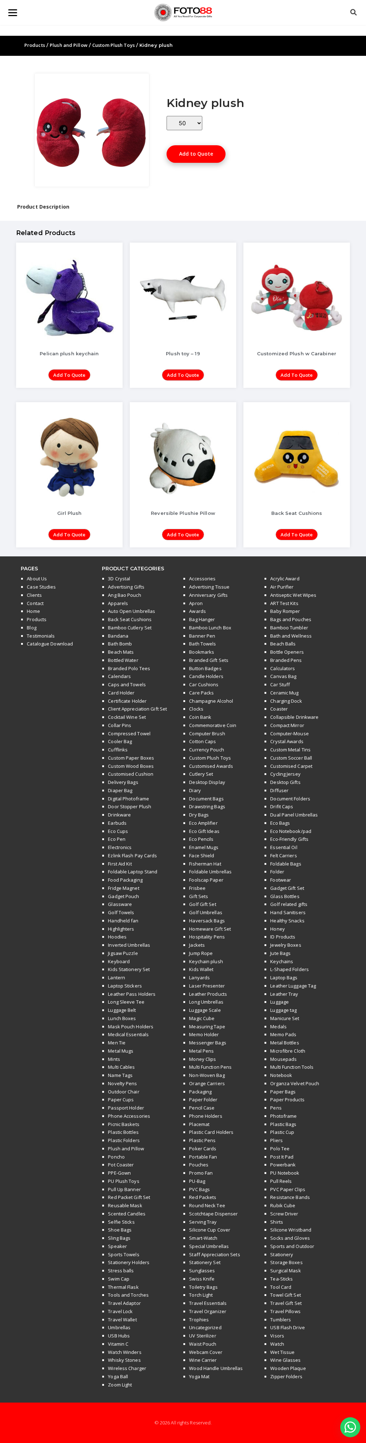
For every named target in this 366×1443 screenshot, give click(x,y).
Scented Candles (126, 1213)
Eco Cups (118, 831)
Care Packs (201, 692)
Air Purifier (281, 587)
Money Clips (202, 1059)
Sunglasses (202, 1270)
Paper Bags (283, 1091)
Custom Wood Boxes (131, 766)
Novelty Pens (122, 1083)
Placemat (199, 1124)
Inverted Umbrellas (129, 945)
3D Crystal (119, 578)
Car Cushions (203, 684)
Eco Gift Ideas (204, 831)
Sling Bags (119, 1238)
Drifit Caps (281, 806)
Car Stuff (280, 684)
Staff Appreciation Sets (214, 1254)
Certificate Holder (127, 701)
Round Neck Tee (207, 1205)
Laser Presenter (207, 986)
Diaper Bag (120, 790)
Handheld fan (123, 920)
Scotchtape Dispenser (213, 1213)
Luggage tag (283, 1010)
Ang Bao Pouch (124, 595)
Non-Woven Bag (206, 1075)
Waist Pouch (202, 1344)
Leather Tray (284, 994)
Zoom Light (120, 1384)
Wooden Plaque (288, 1368)
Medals (278, 1026)
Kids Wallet (201, 969)
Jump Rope (201, 953)
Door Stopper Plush (129, 806)
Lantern (116, 977)
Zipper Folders (286, 1376)
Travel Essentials (208, 1303)
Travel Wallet (122, 1319)
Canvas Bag (283, 676)
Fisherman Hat (205, 864)
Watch (277, 1344)
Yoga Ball (118, 1376)
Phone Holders (205, 1116)
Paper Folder (203, 1099)
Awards (197, 611)
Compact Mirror (287, 725)
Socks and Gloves (290, 1238)
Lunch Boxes (122, 1018)
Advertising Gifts (126, 587)
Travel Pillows (285, 1311)
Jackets (197, 945)
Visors (277, 1335)
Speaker (117, 1246)
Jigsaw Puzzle (123, 953)
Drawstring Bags (207, 806)
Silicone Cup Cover (209, 1230)
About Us (37, 578)
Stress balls (121, 1270)
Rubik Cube (282, 1205)
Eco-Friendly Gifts (289, 839)
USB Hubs (119, 1335)
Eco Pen (116, 839)
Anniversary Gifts (208, 595)
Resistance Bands (290, 1197)
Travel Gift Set (286, 1303)
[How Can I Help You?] (350, 1427)
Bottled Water (123, 660)
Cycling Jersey (285, 774)
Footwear (280, 880)
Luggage (279, 1002)
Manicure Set (284, 1018)
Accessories (202, 578)
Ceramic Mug (284, 692)
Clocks (196, 709)
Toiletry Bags (203, 1287)
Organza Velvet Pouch (294, 1083)
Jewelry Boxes (285, 945)
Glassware (120, 904)
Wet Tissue (282, 1352)
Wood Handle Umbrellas (216, 1368)
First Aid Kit (120, 864)
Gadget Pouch (123, 896)
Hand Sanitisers (288, 912)
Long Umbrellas (206, 1002)
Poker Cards (202, 1148)
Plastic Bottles (123, 1132)
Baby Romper (285, 611)
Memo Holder (204, 1034)
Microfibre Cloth (287, 1051)
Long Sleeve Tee (126, 1002)
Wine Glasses (285, 1360)
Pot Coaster (121, 1164)
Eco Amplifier (203, 823)
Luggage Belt (122, 1010)
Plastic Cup (282, 1132)
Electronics (120, 847)
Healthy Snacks (287, 920)
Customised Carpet (291, 766)
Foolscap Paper (206, 880)
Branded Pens (286, 660)
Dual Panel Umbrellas (294, 814)
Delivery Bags (123, 782)
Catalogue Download (50, 643)
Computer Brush (207, 733)
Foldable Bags (285, 864)
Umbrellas (119, 1327)
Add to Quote (196, 153)
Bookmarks (201, 652)
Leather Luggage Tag (293, 986)
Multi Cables (121, 1067)
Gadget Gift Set (287, 888)
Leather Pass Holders (131, 994)
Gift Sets (198, 896)
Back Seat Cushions (130, 619)
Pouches (198, 1164)
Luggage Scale (205, 1010)
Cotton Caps (202, 741)
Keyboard (119, 961)
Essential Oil (283, 847)
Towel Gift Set (285, 1295)
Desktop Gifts (285, 782)
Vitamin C (118, 1344)
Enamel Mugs (203, 847)
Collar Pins (119, 725)
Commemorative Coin (212, 725)
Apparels (118, 603)
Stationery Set (204, 1262)
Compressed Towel (129, 733)
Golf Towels (121, 912)
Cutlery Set (201, 774)
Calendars (119, 676)
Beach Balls (283, 643)
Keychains (281, 961)
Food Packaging (125, 880)
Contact (35, 603)
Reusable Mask (125, 1205)
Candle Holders (206, 676)
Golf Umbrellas (205, 912)
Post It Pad (281, 1157)
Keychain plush (206, 961)
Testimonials (41, 636)
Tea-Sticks (281, 1279)
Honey (277, 929)
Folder (277, 871)
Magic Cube (201, 1018)
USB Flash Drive (287, 1327)
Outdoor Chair (123, 1091)
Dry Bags (199, 814)
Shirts (276, 1222)
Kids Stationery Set (129, 969)
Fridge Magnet (123, 888)
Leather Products (208, 994)
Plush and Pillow (69, 45)
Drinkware (119, 814)
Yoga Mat (199, 1376)
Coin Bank (200, 717)
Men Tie (116, 1042)
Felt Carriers (283, 855)
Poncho (116, 1157)
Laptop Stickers (125, 986)
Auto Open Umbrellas (131, 611)
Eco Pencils (201, 839)
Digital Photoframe (128, 798)
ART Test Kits (284, 603)
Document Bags (206, 798)
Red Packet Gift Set (129, 1197)
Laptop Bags (283, 977)
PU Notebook (284, 1173)
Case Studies (41, 587)
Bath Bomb (120, 643)
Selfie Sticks (121, 1222)
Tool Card (280, 1287)
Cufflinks (118, 749)
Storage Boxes (286, 1262)
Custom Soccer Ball (291, 758)
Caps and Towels (127, 684)
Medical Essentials (128, 1034)
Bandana (118, 636)
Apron (196, 603)
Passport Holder (126, 1108)
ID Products (282, 936)
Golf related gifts (288, 904)
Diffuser (279, 790)
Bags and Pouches (290, 619)
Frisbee (197, 888)
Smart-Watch (203, 1238)
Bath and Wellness (291, 636)
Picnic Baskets (123, 1124)
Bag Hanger (202, 619)
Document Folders (290, 798)
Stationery (281, 1254)
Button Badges (205, 668)
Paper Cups (121, 1099)
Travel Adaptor (124, 1303)
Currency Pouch (206, 749)
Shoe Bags (120, 1230)
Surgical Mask (285, 1270)
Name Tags (120, 1075)
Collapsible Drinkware (294, 717)
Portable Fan (203, 1157)
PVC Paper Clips (287, 1189)
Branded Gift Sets (208, 660)
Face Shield (201, 855)
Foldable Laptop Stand (132, 871)
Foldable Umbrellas (210, 871)
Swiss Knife (201, 1279)
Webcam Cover (205, 1352)
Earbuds (117, 823)
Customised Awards (211, 766)
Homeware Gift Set (210, 929)
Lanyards (199, 977)
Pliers (276, 1140)
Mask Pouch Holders (130, 1026)
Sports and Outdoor (292, 1246)
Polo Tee (280, 1148)
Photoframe (283, 1116)
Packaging (200, 1091)
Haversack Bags (206, 920)
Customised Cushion (130, 774)
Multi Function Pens (210, 1067)
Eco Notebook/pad (290, 831)
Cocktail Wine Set (127, 717)
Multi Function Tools (291, 1067)
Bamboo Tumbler (289, 627)
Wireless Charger (127, 1368)
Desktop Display (207, 782)
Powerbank (283, 1164)
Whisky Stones (124, 1360)
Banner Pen (202, 636)
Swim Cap (118, 1279)
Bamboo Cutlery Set (130, 627)
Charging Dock (286, 701)
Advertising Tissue (209, 587)
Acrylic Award (284, 578)
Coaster (279, 709)
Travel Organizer (207, 1311)
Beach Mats (121, 652)
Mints (114, 1059)
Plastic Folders (124, 1140)
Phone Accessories (129, 1116)
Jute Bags (280, 953)
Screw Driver (284, 1213)
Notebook (281, 1075)
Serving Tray (203, 1222)
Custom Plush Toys (113, 45)
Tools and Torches (128, 1295)
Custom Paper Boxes (131, 758)
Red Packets (202, 1197)
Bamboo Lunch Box (210, 627)
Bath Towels (202, 643)
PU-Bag (197, 1181)
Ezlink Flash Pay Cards (132, 855)
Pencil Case (201, 1108)
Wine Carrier (203, 1360)
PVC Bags (199, 1189)
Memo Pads (283, 1034)
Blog (31, 627)
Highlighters (121, 929)
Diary (195, 790)
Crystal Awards (286, 741)
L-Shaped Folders (289, 969)
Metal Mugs (120, 1051)
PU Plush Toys (123, 1181)
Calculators (282, 668)
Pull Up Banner (124, 1189)
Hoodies (117, 936)
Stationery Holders (128, 1262)
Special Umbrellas (209, 1246)
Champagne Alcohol (211, 701)
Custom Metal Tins (290, 749)
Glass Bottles (284, 896)
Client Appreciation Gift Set (137, 709)
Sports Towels (123, 1254)
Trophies (199, 1319)
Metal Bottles (284, 1042)
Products (34, 45)
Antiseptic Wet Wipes (293, 595)
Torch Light (201, 1295)
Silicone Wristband (290, 1230)
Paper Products (287, 1099)
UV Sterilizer (202, 1335)
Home (33, 611)
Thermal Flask (123, 1287)
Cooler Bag (120, 741)
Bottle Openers (286, 652)
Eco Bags (280, 823)
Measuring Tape (207, 1026)
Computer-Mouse (289, 733)
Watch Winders (124, 1352)
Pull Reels (281, 1181)
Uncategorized (205, 1327)
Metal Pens (201, 1051)
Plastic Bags (283, 1124)
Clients (34, 595)
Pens (275, 1108)
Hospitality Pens (207, 936)
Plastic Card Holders (211, 1132)
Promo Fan (201, 1173)
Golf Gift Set (202, 904)
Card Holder (121, 692)
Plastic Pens (202, 1140)
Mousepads (283, 1059)
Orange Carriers (207, 1083)
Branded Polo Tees (129, 668)
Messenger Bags (207, 1042)
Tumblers (280, 1319)
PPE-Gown (119, 1173)
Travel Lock (120, 1311)
